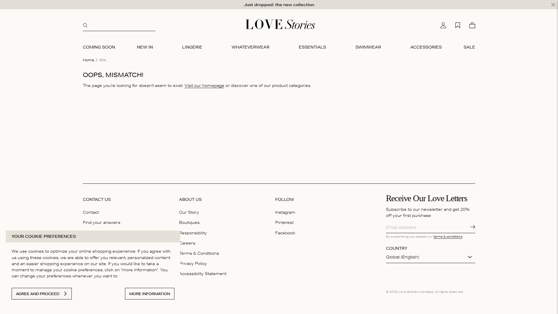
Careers (187, 243)
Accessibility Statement (202, 273)
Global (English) (402, 257)
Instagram (285, 212)
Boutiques (189, 222)
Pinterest (284, 222)
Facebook (285, 233)
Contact (91, 212)
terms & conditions (448, 236)
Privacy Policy (193, 263)
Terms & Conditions (199, 253)
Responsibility (193, 233)
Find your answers (101, 222)
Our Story (189, 212)
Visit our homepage (204, 85)
